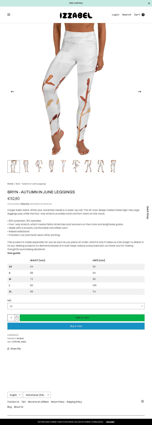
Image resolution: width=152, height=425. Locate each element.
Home (10, 183)
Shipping (24, 203)
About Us (18, 406)
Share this (16, 348)
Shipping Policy (74, 401)
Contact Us (13, 401)
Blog (9, 406)
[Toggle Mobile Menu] (10, 14)
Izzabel (20, 338)
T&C (23, 401)
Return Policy (57, 401)
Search (126, 14)
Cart (137, 14)
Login (115, 14)
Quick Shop (147, 212)
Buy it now (76, 326)
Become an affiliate (38, 401)
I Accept (110, 422)
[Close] (149, 3)
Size (9, 300)
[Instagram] (142, 401)
